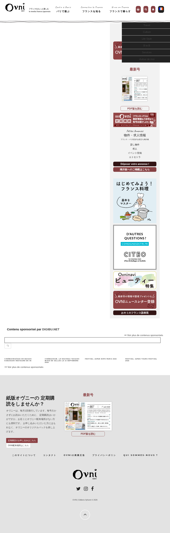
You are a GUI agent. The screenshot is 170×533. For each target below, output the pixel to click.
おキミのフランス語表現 (135, 312)
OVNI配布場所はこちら (18, 445)
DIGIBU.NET (50, 329)
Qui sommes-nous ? (140, 455)
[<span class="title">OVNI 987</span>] (134, 89)
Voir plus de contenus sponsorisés (25, 367)
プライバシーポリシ (104, 455)
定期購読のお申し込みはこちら (22, 440)
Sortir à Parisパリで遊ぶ (63, 9)
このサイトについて (24, 455)
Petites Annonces (135, 134)
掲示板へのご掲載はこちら (135, 169)
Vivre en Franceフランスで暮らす (120, 9)
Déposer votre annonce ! (135, 164)
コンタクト (49, 455)
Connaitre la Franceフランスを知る (92, 9)
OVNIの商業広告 (74, 455)
